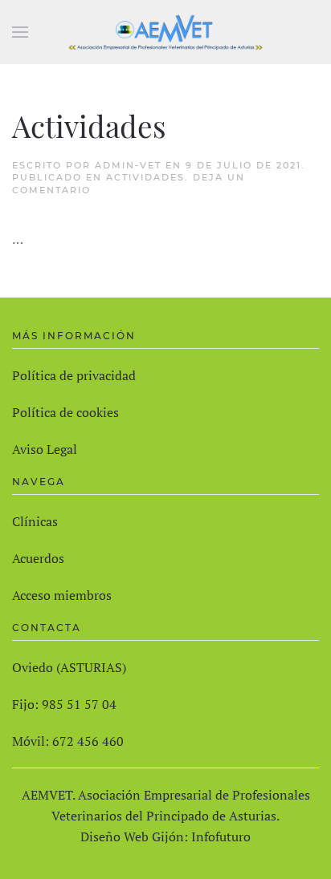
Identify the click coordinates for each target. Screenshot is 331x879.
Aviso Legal (44, 449)
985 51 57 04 (79, 704)
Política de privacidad (74, 375)
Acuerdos (38, 558)
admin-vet (128, 165)
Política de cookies (65, 412)
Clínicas (35, 521)
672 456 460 (88, 741)
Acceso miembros (62, 595)
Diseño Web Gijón (132, 836)
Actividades (89, 125)
